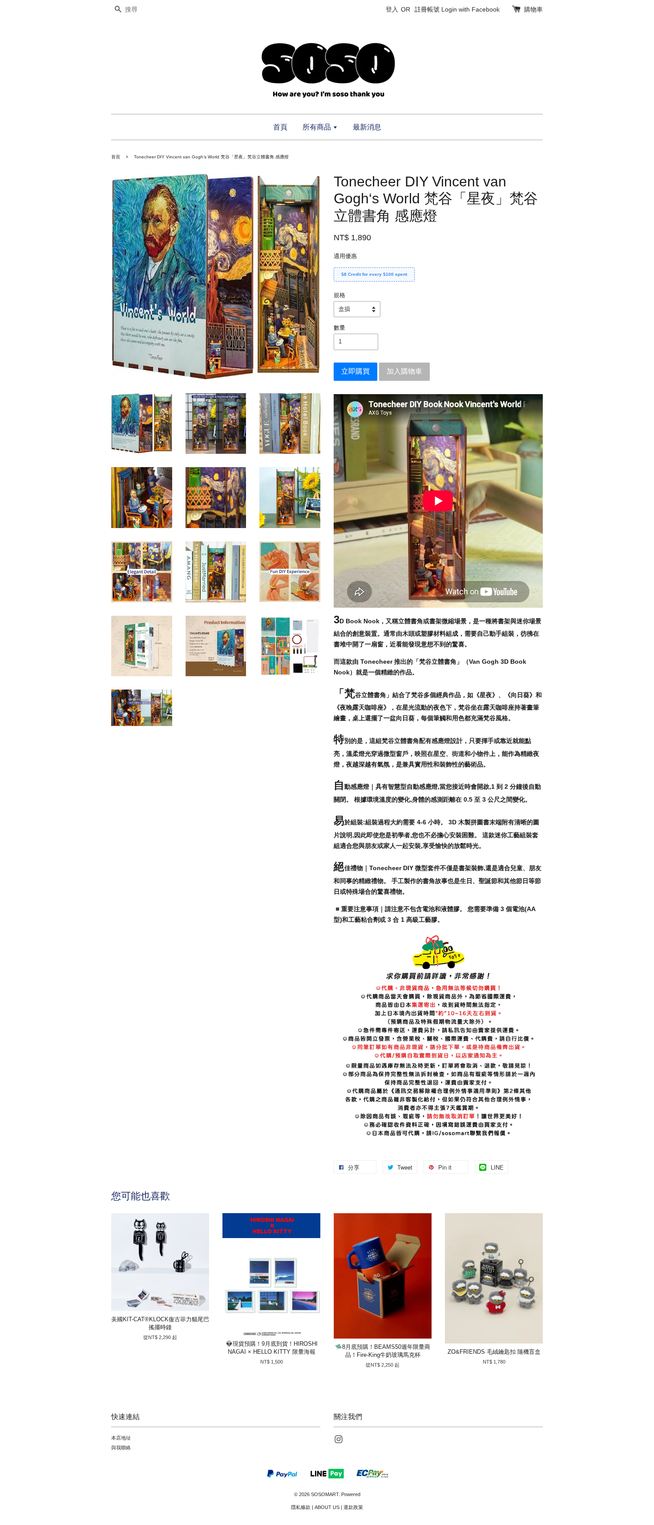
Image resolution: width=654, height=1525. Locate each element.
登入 (392, 9)
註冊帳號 (427, 9)
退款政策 (353, 1507)
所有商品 (318, 127)
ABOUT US (327, 1507)
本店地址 (121, 1437)
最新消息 (367, 127)
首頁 (280, 127)
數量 (339, 327)
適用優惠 (345, 256)
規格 (339, 295)
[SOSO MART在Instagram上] (338, 1441)
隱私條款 (301, 1507)
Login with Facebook (470, 9)
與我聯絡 (121, 1447)
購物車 (533, 9)
